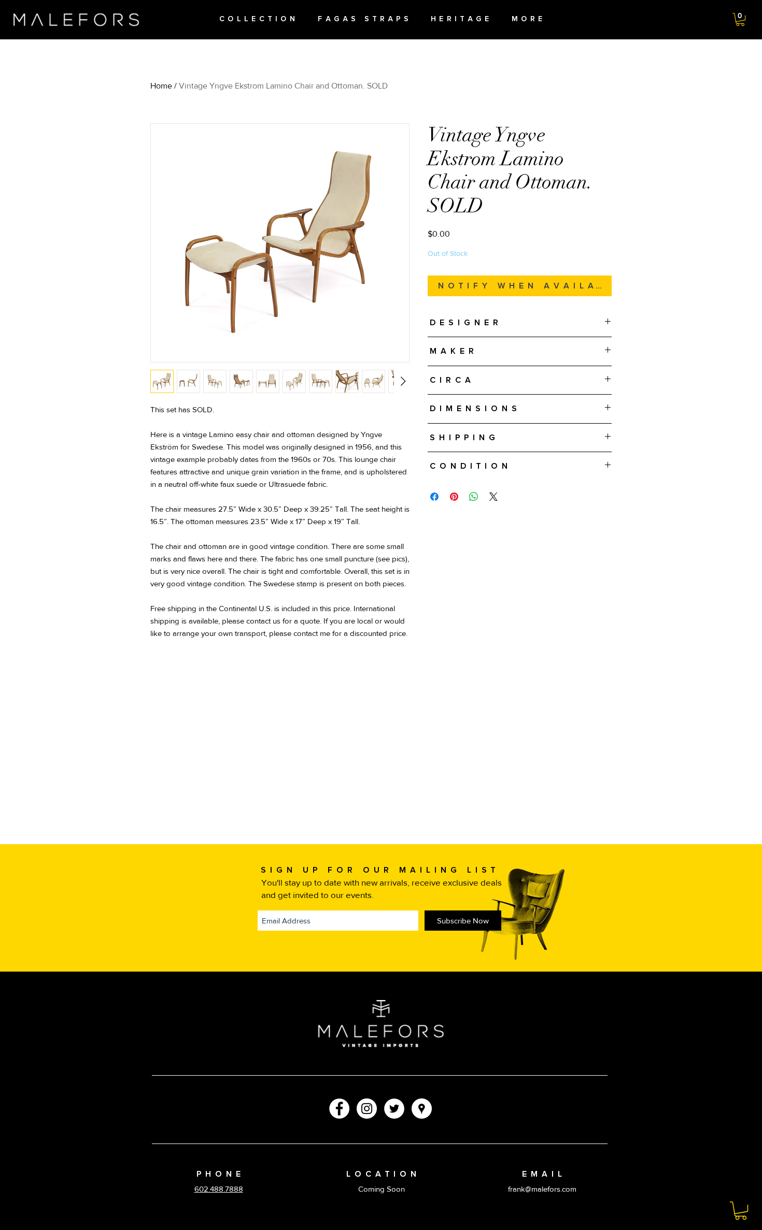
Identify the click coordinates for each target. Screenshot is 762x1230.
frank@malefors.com (542, 1188)
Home (161, 85)
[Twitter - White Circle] (394, 1108)
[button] (740, 19)
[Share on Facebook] (434, 496)
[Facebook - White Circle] (339, 1108)
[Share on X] (493, 496)
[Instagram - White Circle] (367, 1108)
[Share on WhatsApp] (474, 496)
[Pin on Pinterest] (454, 496)
